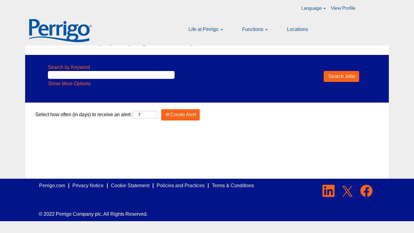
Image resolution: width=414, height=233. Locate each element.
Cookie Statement (130, 185)
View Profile (343, 8)
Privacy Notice (88, 185)
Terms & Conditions (233, 185)
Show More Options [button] (69, 83)
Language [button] (312, 8)
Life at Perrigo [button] (204, 29)
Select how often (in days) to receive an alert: (83, 114)
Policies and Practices (181, 185)
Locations (297, 29)
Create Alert (182, 114)
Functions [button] (253, 29)
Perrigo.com (52, 185)
